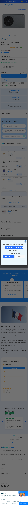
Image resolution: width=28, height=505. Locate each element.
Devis (19, 256)
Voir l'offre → (8, 256)
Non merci (14, 260)
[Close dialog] (25, 241)
